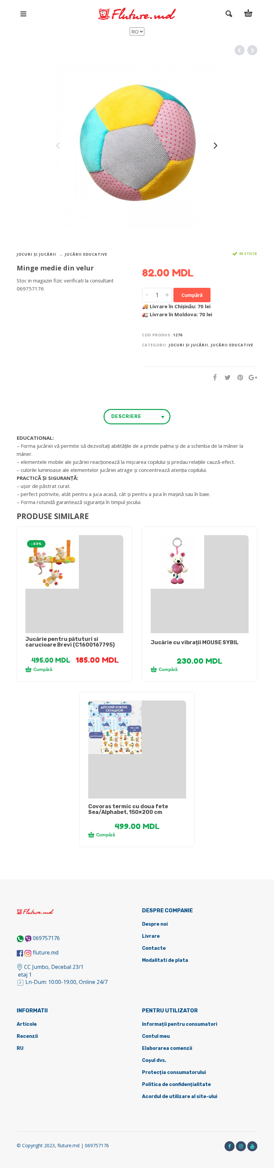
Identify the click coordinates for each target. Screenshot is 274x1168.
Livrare (151, 936)
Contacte (154, 948)
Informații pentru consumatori (179, 1024)
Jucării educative (86, 254)
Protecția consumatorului (174, 1072)
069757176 (46, 938)
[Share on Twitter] (225, 377)
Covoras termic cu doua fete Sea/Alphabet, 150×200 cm (128, 809)
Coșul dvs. (154, 1060)
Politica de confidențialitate (176, 1084)
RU (20, 1048)
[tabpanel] (74, 562)
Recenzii (27, 1036)
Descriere (126, 416)
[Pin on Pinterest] (238, 377)
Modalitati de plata (165, 960)
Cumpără (191, 295)
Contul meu (156, 1036)
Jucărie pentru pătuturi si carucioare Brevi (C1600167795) (70, 642)
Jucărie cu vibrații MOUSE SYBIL (195, 642)
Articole (27, 1024)
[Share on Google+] (251, 377)
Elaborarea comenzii (167, 1048)
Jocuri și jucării (36, 254)
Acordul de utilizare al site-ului (179, 1096)
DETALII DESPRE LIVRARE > (49, 301)
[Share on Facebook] (213, 377)
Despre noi (155, 924)
